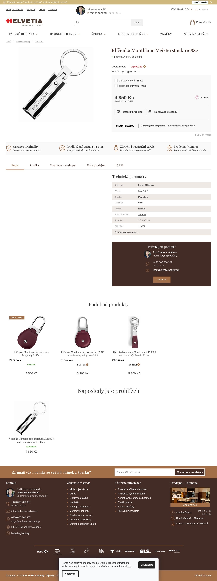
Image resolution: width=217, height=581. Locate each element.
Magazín (31, 9)
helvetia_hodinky (20, 533)
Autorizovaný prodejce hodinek (134, 498)
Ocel (140, 203)
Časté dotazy (125, 502)
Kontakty (52, 9)
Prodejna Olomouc (14, 9)
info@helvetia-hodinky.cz (166, 270)
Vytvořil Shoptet (203, 575)
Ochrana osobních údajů (83, 524)
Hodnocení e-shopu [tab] (63, 165)
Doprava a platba (79, 498)
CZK (187, 9)
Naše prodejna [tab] (96, 165)
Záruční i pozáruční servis (137, 146)
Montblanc (143, 197)
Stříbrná (142, 214)
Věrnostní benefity (79, 511)
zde (129, 566)
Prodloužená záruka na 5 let (85, 146)
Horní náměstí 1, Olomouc (190, 518)
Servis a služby (126, 506)
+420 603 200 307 (162, 262)
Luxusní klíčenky (146, 185)
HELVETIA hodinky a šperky (26, 527)
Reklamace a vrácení (81, 515)
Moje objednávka (79, 489)
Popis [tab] (15, 165)
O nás (42, 9)
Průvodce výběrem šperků (132, 493)
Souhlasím (147, 565)
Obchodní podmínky (80, 519)
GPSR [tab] (119, 165)
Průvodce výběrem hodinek (132, 489)
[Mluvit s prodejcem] (130, 112)
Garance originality (26, 146)
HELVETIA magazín (128, 511)
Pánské (141, 208)
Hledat (137, 22)
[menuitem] (23, 34)
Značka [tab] (34, 165)
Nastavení (70, 574)
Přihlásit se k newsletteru (189, 472)
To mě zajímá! (200, 2)
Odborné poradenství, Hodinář (192, 523)
